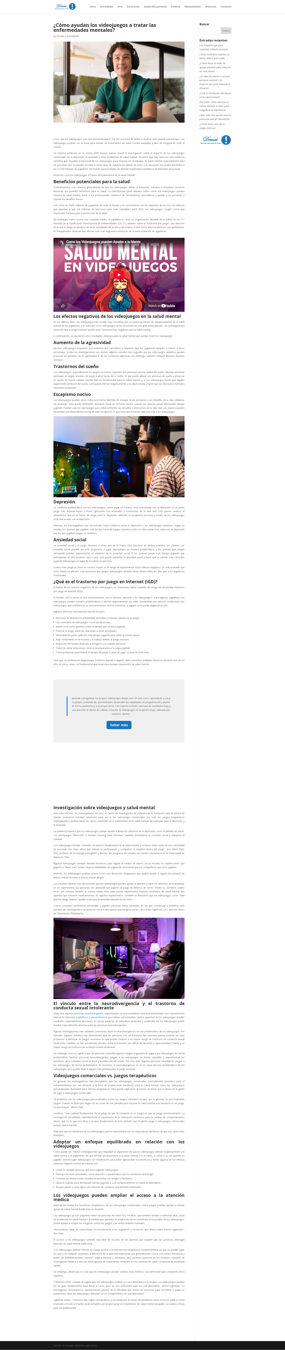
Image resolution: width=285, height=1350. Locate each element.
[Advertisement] (119, 767)
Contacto (226, 6)
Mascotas (210, 6)
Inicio (93, 6)
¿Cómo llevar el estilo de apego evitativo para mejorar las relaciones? (215, 67)
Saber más (119, 725)
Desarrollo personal (155, 6)
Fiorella (60, 36)
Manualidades (193, 6)
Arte (120, 6)
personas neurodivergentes (88, 1013)
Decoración (133, 6)
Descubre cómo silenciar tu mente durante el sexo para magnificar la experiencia (214, 106)
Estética (175, 6)
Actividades (106, 6)
